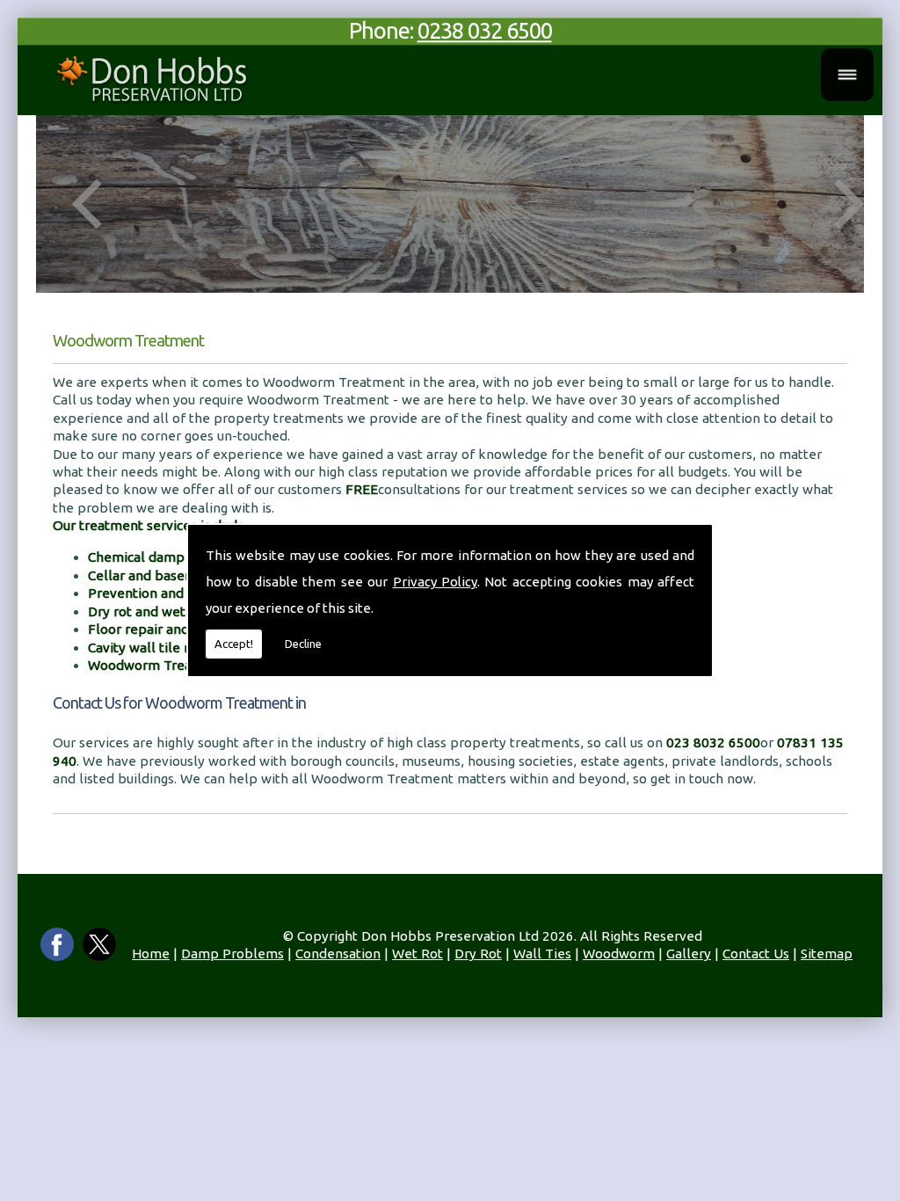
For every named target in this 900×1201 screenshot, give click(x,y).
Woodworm (619, 953)
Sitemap (827, 953)
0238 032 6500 (484, 30)
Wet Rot (417, 953)
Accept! (233, 643)
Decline (303, 643)
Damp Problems (232, 953)
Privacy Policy (435, 581)
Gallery (688, 953)
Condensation (338, 953)
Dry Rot (478, 953)
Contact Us (755, 953)
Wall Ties (542, 953)
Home (151, 953)
